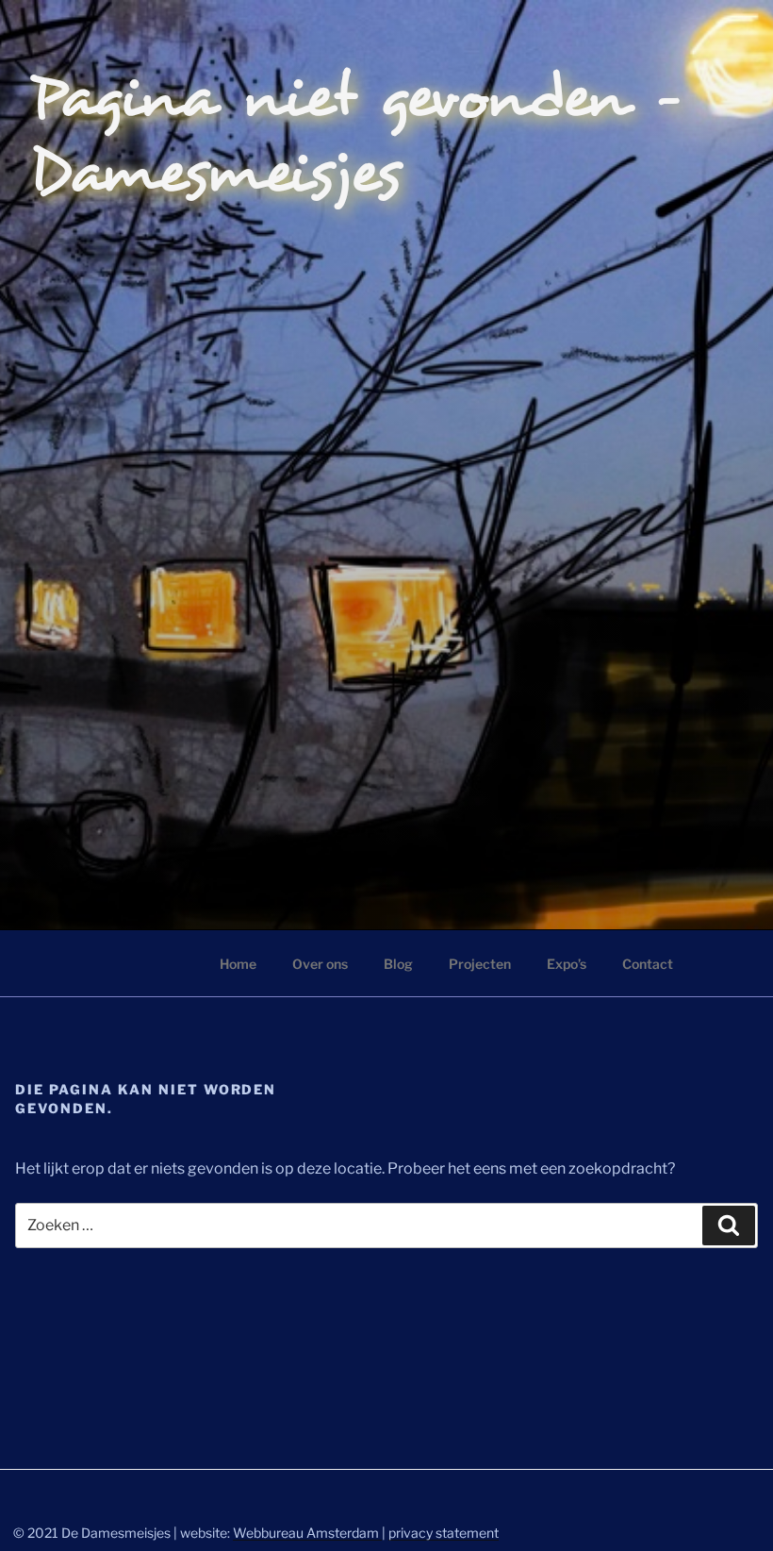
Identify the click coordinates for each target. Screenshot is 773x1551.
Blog (398, 964)
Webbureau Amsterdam (307, 1533)
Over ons (320, 964)
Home (238, 964)
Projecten (480, 964)
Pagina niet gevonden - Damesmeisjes (356, 135)
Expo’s (566, 964)
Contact (647, 964)
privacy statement (443, 1533)
